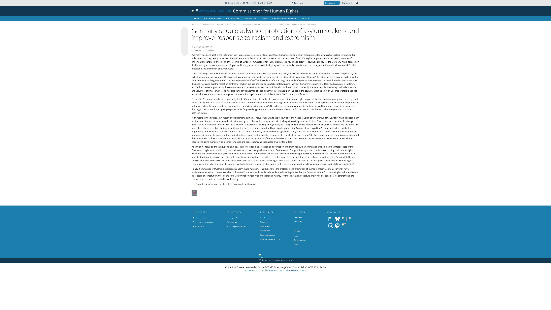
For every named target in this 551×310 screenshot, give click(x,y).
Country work (232, 18)
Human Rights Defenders (237, 226)
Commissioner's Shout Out (285, 18)
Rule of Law (265, 2)
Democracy (249, 2)
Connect (346, 2)
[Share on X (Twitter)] (185, 36)
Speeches (264, 222)
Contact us (298, 217)
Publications (265, 230)
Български (331, 2)
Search (305, 18)
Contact (303, 270)
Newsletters (265, 226)
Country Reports (266, 218)
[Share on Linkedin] (185, 47)
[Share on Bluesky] (185, 31)
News (296, 236)
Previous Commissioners (203, 222)
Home (196, 18)
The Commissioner (213, 18)
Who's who (298, 221)
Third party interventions (270, 239)
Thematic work (251, 18)
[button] (275, 260)
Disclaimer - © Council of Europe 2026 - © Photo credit (271, 270)
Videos (296, 244)
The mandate (198, 226)
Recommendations (267, 235)
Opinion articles (300, 240)
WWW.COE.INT (199, 3)
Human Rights (233, 2)
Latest (265, 18)
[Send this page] (185, 52)
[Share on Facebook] (185, 41)
